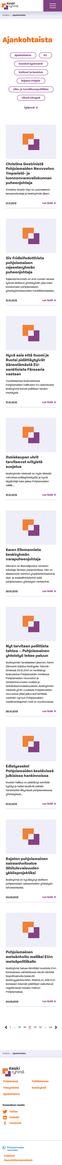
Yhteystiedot (11, 1087)
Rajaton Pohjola (30, 80)
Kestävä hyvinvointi (31, 63)
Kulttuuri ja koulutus (31, 72)
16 (25, 1027)
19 (40, 1027)
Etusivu (5, 15)
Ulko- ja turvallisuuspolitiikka (30, 89)
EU (45, 55)
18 (35, 1027)
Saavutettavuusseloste (18, 1160)
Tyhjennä (29, 107)
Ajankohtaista (19, 15)
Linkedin (14, 1117)
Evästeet (9, 1155)
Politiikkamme (40, 1081)
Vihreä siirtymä (31, 97)
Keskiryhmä (39, 1087)
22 (51, 1027)
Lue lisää (47, 203)
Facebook (15, 1123)
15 (19, 1027)
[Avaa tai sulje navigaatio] (52, 6)
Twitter (13, 1111)
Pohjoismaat (10, 1081)
